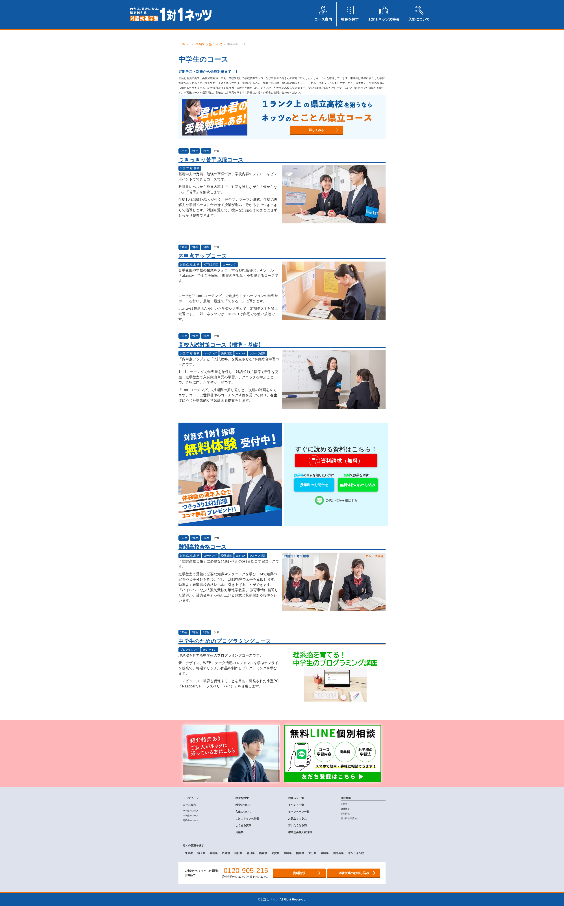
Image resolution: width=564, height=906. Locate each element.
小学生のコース (190, 810)
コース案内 (189, 804)
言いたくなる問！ (298, 825)
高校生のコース (190, 820)
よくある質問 (243, 825)
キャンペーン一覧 (298, 811)
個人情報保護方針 (349, 818)
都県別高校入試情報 (300, 832)
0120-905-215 (246, 870)
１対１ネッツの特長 (247, 818)
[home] (171, 14)
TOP (183, 44)
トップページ (191, 798)
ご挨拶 (344, 804)
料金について (243, 804)
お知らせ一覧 (296, 798)
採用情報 (345, 813)
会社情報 (346, 798)
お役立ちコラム (297, 818)
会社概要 (345, 809)
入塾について (243, 811)
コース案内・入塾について (206, 44)
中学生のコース (190, 815)
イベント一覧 (296, 804)
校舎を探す (242, 798)
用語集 (239, 832)
